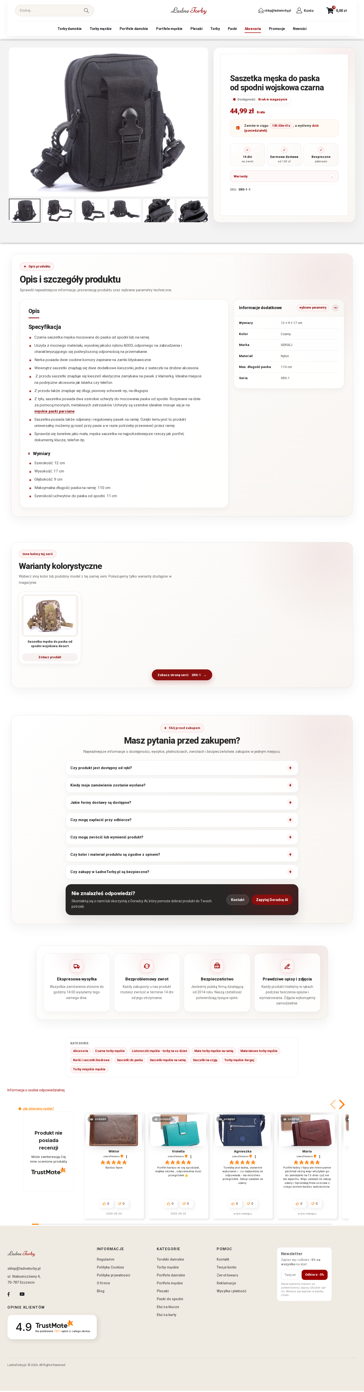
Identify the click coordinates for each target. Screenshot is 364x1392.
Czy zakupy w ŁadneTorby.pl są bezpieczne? (109, 872)
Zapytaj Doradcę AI (272, 900)
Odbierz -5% (314, 1274)
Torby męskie (101, 29)
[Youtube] (22, 1294)
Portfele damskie (134, 29)
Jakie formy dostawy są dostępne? (100, 802)
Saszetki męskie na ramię (168, 1060)
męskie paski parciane (54, 411)
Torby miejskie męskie (89, 1069)
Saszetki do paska (130, 1060)
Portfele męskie (169, 29)
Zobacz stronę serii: (179, 675)
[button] (10, 122)
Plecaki (196, 29)
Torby (215, 29)
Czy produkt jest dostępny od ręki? (101, 768)
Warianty (241, 176)
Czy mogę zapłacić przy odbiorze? (100, 820)
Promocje (277, 29)
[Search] (86, 10)
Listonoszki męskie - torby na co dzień (159, 1051)
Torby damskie (69, 29)
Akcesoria (253, 29)
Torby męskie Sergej (239, 1060)
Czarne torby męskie (110, 1051)
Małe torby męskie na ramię (213, 1051)
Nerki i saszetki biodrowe (91, 1060)
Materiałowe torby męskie (259, 1051)
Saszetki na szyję (205, 1060)
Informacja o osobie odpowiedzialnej (36, 1090)
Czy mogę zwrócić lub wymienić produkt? (106, 837)
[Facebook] (8, 1294)
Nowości (300, 29)
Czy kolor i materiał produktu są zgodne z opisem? (115, 854)
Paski (232, 29)
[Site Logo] (189, 10)
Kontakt (237, 900)
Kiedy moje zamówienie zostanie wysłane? (108, 785)
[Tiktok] (35, 1294)
